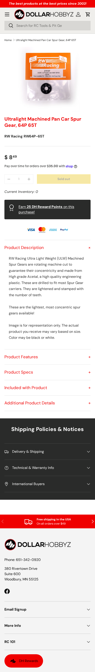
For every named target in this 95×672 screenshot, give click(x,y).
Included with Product (47, 387)
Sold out (63, 179)
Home (8, 40)
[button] (88, 14)
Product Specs (47, 372)
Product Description (47, 247)
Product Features (47, 357)
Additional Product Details (47, 403)
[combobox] (47, 25)
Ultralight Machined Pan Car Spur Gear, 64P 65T (46, 40)
